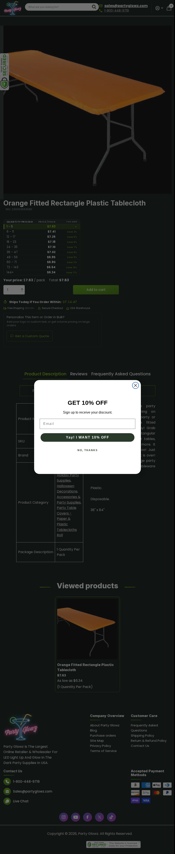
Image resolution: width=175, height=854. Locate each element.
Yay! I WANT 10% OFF (86, 437)
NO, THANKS (86, 450)
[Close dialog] (134, 385)
